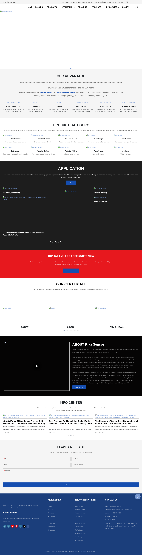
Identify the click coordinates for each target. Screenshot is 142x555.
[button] (128, 7)
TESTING (36, 107)
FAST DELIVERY (82, 107)
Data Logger (15, 151)
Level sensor (126, 151)
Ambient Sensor (71, 139)
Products (51, 513)
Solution (50, 509)
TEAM (59, 107)
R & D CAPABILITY (13, 107)
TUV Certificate (117, 327)
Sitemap (83, 551)
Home (50, 506)
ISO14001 (24, 327)
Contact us (51, 527)
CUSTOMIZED (105, 107)
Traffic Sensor (79, 530)
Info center (51, 523)
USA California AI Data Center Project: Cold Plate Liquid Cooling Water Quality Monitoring (24, 422)
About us (51, 520)
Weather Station (43, 151)
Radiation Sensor (43, 139)
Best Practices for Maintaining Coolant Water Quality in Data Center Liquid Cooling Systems (70, 422)
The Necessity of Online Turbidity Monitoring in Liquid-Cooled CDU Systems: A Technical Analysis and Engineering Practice (117, 422)
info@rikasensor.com (9, 2)
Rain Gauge (98, 139)
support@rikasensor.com (125, 509)
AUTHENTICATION (129, 107)
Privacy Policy (91, 551)
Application (51, 516)
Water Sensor (99, 151)
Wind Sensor (15, 139)
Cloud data (51, 530)
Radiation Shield (71, 151)
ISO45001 (71, 327)
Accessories (79, 540)
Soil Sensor (126, 139)
